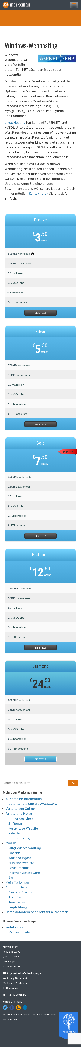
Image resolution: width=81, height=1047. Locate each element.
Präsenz (14, 853)
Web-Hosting (15, 927)
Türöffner (15, 897)
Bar (10, 877)
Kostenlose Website (23, 828)
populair (68, 451)
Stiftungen (16, 823)
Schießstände (18, 868)
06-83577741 (13, 966)
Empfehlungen (19, 907)
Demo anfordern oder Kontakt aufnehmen (37, 912)
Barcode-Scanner (21, 892)
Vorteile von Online (20, 809)
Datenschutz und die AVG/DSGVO (32, 804)
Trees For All (10, 1019)
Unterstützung (19, 838)
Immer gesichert (20, 818)
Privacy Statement (17, 978)
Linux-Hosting (15, 123)
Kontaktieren (38, 193)
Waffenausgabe (20, 858)
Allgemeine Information (24, 799)
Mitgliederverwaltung (24, 848)
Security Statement (18, 983)
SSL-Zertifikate (19, 932)
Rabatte (14, 833)
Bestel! (40, 312)
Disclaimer (12, 988)
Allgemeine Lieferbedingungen (24, 973)
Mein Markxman (17, 882)
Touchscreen (18, 902)
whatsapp (9, 961)
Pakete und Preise (19, 813)
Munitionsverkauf (21, 863)
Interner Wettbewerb (24, 873)
